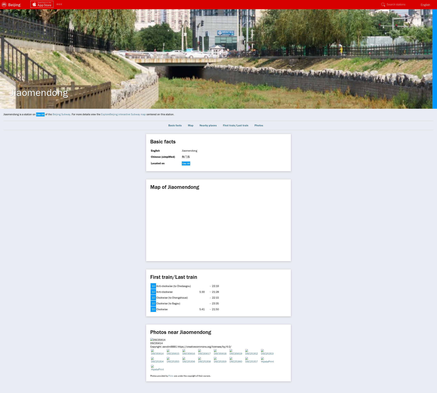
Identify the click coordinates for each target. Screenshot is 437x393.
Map (190, 125)
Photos (259, 125)
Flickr (171, 375)
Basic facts (175, 125)
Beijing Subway (61, 114)
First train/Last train (235, 125)
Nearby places (208, 125)
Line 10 (40, 114)
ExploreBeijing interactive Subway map (123, 114)
